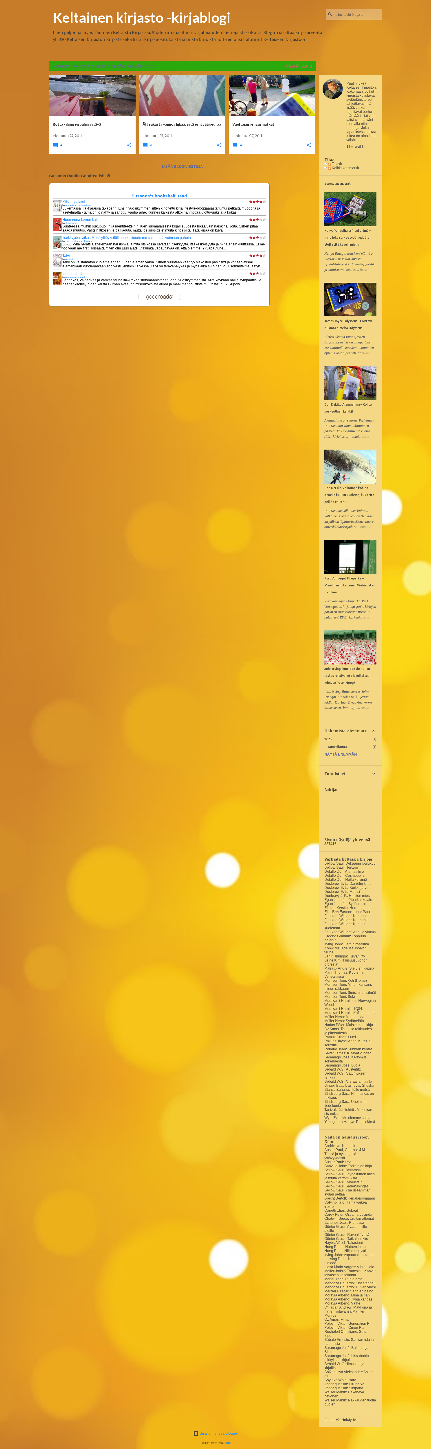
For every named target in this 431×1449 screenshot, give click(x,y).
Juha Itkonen (72, 223)
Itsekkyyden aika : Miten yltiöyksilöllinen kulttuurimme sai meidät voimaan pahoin (126, 238)
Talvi (66, 256)
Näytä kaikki (299, 66)
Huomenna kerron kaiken (82, 220)
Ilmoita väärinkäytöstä (341, 1420)
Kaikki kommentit (345, 168)
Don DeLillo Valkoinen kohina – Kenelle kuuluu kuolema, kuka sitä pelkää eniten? (349, 495)
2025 (328, 739)
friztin (228, 1442)
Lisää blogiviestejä (182, 166)
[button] (129, 145)
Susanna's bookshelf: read (159, 196)
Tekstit (336, 164)
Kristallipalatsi (73, 202)
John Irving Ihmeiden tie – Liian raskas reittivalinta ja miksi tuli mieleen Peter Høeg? (347, 675)
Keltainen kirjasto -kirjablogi (141, 17)
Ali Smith (69, 259)
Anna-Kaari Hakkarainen (78, 205)
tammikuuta (337, 747)
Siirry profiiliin (355, 146)
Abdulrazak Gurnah (75, 277)
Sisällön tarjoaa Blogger (218, 1433)
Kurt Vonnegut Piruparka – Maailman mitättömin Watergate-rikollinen (349, 585)
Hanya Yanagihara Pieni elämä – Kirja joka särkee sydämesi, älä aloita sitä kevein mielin (347, 237)
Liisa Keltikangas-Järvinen (79, 241)
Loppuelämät (72, 273)
